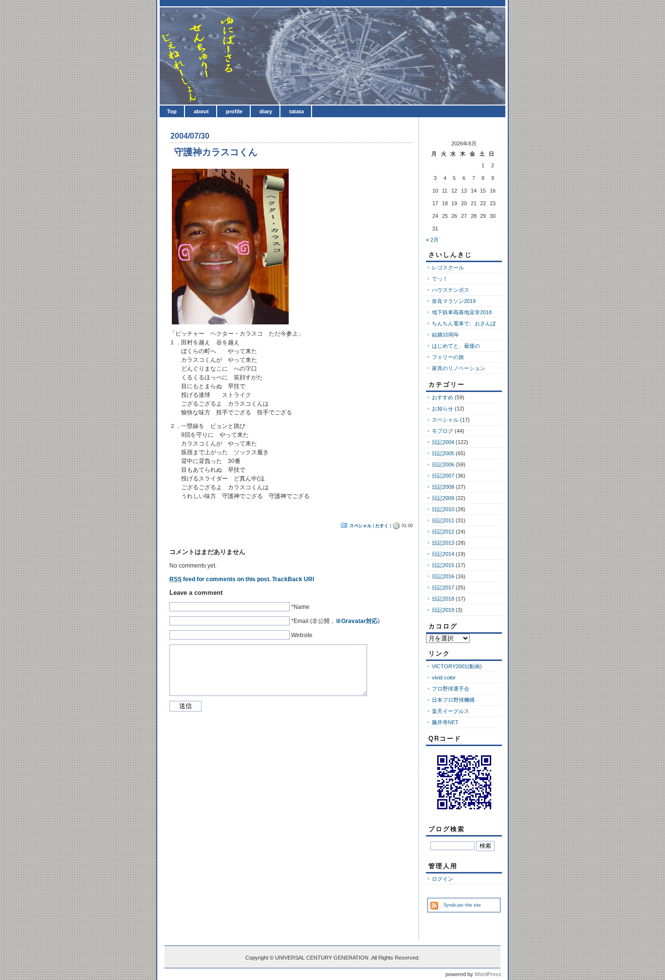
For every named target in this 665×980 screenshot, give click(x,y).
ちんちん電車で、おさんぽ (464, 323)
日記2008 (443, 487)
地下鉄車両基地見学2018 (462, 312)
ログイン (442, 879)
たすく (381, 525)
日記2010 (443, 509)
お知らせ (442, 408)
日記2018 (443, 599)
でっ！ (440, 279)
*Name (300, 607)
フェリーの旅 (448, 357)
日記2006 (443, 464)
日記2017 (443, 587)
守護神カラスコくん (216, 152)
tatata (296, 111)
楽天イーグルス (450, 711)
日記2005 (443, 453)
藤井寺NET (445, 722)
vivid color (444, 677)
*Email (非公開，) (335, 621)
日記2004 (443, 442)
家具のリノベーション (458, 368)
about (201, 111)
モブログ (442, 431)
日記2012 (443, 532)
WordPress (488, 974)
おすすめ (442, 397)
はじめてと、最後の (456, 346)
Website (302, 635)
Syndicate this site (462, 905)
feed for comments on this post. (220, 579)
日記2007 (443, 476)
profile (234, 111)
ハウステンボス (450, 290)
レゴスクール (448, 267)
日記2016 (443, 576)
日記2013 (443, 543)
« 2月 (432, 240)
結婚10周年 (445, 335)
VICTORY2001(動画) (457, 666)
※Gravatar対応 (356, 621)
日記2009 (443, 498)
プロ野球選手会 (450, 689)
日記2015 (443, 565)
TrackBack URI (293, 579)
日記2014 (443, 554)
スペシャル (360, 525)
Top (172, 111)
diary (265, 111)
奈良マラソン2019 (454, 301)
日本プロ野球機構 (453, 700)
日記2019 (443, 610)
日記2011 (443, 520)
